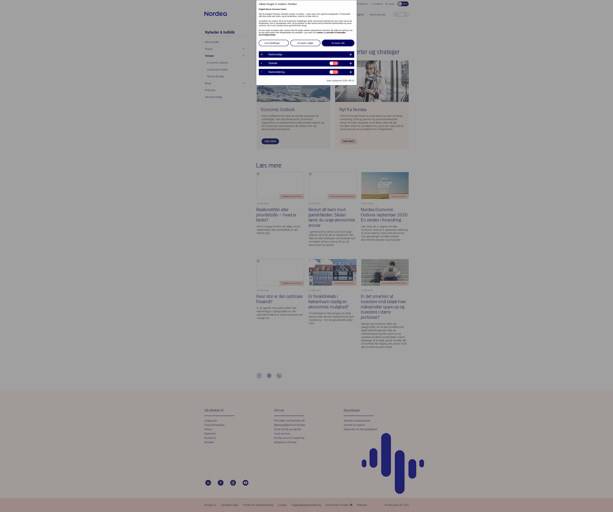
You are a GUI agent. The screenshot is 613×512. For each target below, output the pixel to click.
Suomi (283, 9)
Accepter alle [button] (338, 43)
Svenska (276, 9)
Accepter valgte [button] (305, 43)
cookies (319, 32)
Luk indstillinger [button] (272, 43)
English (262, 9)
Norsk (269, 9)
